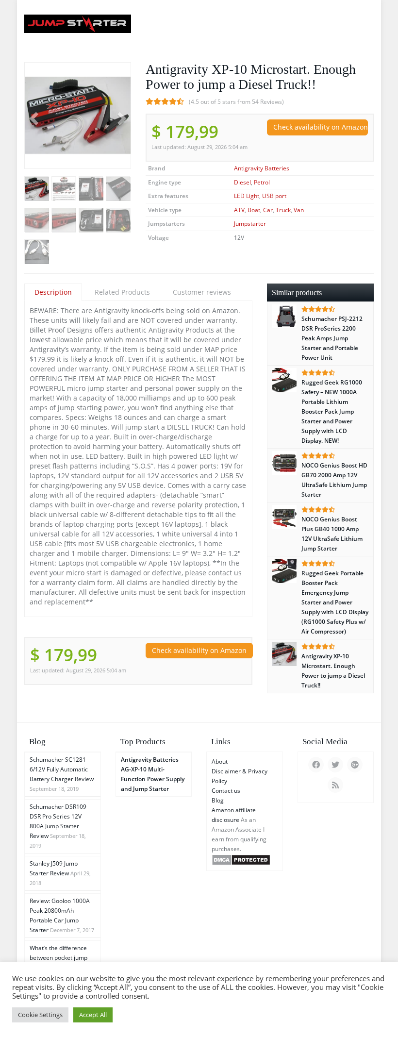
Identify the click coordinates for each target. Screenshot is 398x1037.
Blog (218, 800)
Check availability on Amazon (320, 127)
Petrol (262, 182)
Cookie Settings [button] (40, 1014)
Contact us (226, 790)
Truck (283, 210)
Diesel (242, 182)
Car (268, 210)
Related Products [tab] (122, 292)
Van (299, 210)
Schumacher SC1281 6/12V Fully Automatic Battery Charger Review (62, 769)
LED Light (246, 196)
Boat (254, 210)
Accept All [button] (93, 1014)
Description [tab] (53, 292)
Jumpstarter (250, 223)
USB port (274, 196)
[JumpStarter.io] (77, 24)
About (220, 761)
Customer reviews (202, 292)
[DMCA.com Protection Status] (241, 859)
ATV (239, 210)
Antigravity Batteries (261, 168)
